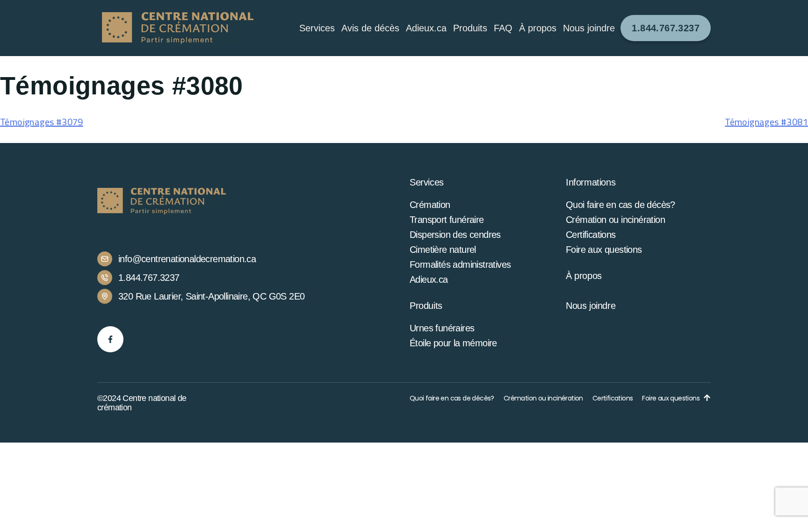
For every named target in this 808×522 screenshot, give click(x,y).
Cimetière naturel (443, 249)
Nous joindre (589, 28)
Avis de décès (370, 28)
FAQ (503, 28)
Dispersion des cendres (455, 234)
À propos (537, 28)
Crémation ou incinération (615, 220)
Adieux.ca (426, 28)
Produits (470, 28)
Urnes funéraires (442, 328)
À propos (584, 276)
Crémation (430, 205)
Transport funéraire (447, 220)
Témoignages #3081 (766, 121)
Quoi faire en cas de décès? (620, 205)
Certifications (591, 234)
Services (317, 28)
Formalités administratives (460, 264)
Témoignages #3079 (41, 121)
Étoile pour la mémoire (453, 343)
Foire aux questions (604, 249)
